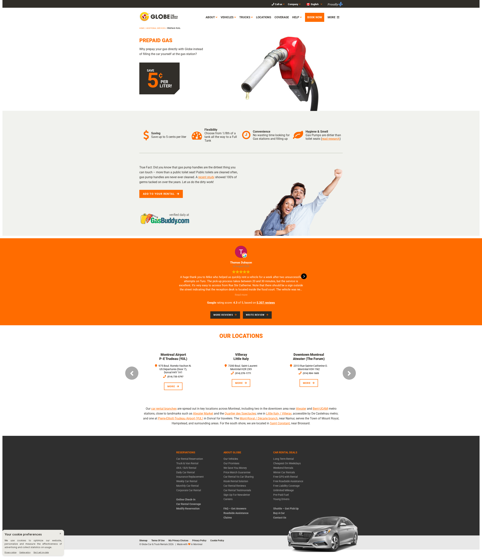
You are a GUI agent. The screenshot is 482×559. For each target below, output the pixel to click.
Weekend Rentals (283, 467)
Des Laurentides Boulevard (188, 355)
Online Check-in (185, 499)
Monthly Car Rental (187, 485)
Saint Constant (280, 423)
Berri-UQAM (320, 408)
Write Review (255, 315)
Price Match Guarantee (236, 472)
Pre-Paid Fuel (281, 494)
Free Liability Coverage (286, 485)
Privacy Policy (199, 540)
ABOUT (210, 17)
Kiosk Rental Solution (235, 481)
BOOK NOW (314, 17)
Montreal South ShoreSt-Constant (324, 357)
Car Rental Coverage (188, 504)
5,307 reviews (266, 302)
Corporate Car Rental (188, 490)
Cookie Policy (217, 540)
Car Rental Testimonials (237, 490)
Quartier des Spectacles (240, 413)
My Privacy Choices (178, 540)
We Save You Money (235, 467)
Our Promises (231, 463)
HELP (295, 17)
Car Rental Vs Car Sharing (238, 476)
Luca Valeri (245, 262)
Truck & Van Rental (187, 463)
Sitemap (143, 540)
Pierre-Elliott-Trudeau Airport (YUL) (180, 418)
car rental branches (164, 408)
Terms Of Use (158, 540)
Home (141, 28)
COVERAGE (282, 17)
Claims (227, 517)
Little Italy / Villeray (278, 413)
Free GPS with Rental (285, 476)
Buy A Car (279, 513)
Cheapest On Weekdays (287, 463)
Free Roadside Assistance (288, 481)
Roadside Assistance (236, 513)
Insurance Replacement (190, 476)
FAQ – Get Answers (234, 508)
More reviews (223, 315)
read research (331, 139)
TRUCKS (244, 17)
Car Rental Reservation (189, 458)
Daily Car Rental (185, 472)
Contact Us (279, 517)
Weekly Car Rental (186, 481)
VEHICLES (227, 17)
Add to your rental (159, 193)
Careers (228, 499)
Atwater (301, 408)
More (186, 378)
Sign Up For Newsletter (236, 494)
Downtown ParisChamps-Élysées (256, 357)
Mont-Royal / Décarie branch (259, 418)
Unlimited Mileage (283, 490)
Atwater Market (203, 413)
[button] (312, 4)
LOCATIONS (263, 17)
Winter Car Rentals (284, 472)
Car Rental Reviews (234, 485)
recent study (206, 177)
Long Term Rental (283, 458)
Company (293, 4)
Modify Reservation (188, 508)
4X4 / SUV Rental (186, 467)
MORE (331, 17)
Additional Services (155, 28)
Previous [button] (131, 373)
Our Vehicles (230, 458)
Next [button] (349, 373)
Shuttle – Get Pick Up (286, 508)
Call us (278, 4)
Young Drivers (281, 499)
